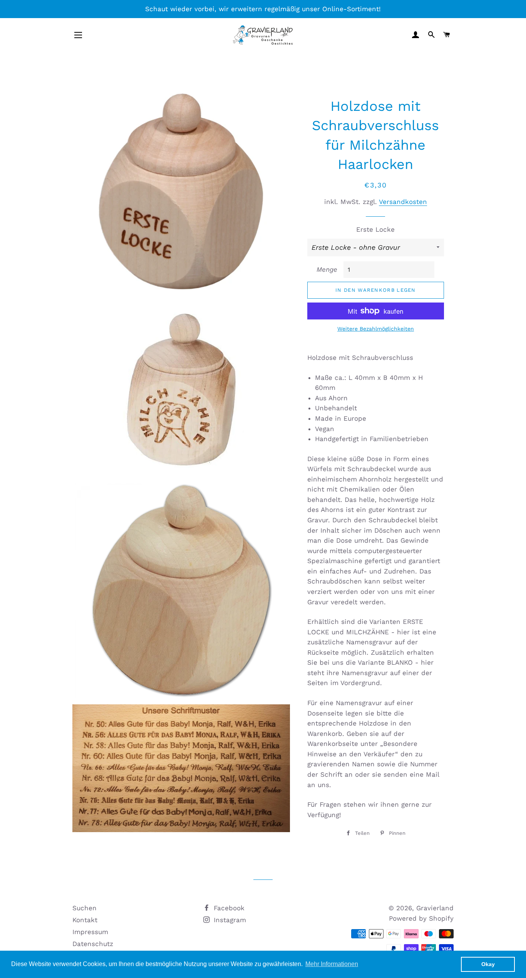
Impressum (90, 932)
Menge (327, 269)
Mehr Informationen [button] (331, 964)
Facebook (228, 908)
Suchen (84, 908)
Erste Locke (375, 229)
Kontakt (84, 920)
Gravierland (435, 908)
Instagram (228, 920)
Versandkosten (403, 202)
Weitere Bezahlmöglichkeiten (375, 329)
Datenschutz (92, 944)
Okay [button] (488, 964)
